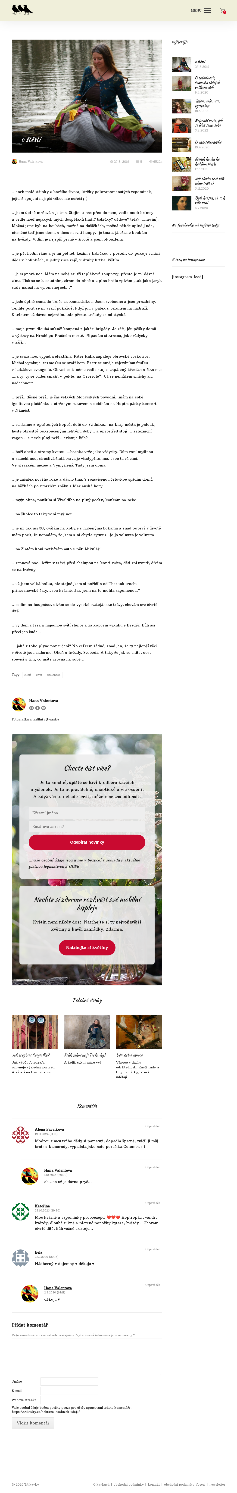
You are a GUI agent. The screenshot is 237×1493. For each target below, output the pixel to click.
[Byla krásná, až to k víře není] (181, 203)
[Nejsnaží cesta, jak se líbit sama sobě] (181, 125)
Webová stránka (24, 1400)
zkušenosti (53, 674)
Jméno (17, 1381)
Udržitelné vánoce (129, 1055)
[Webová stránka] (31, 708)
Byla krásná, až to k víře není (210, 200)
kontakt (154, 1484)
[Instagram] (43, 708)
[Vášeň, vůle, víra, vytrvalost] (181, 106)
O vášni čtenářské (208, 142)
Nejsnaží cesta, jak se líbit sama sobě (209, 123)
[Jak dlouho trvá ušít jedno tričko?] (181, 183)
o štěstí (200, 61)
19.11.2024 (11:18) (46, 1134)
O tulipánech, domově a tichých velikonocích (207, 82)
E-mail (17, 1391)
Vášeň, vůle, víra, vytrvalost (207, 103)
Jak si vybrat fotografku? (30, 1055)
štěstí (27, 674)
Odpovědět (152, 1126)
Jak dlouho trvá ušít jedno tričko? (209, 181)
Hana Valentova (31, 161)
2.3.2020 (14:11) (54, 1292)
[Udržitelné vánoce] (139, 1032)
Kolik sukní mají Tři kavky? (85, 1055)
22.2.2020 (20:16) (47, 1256)
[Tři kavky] (22, 10)
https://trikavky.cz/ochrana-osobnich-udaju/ (46, 1412)
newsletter (217, 1484)
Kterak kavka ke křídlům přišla (207, 161)
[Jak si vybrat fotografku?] (35, 1032)
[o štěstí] (181, 64)
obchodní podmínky (129, 1484)
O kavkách (101, 1484)
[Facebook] (37, 708)
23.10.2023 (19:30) (47, 1210)
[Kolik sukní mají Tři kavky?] (87, 1032)
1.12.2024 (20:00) (56, 1175)
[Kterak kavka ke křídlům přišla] (181, 164)
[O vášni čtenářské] (181, 145)
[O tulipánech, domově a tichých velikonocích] (181, 83)
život (39, 674)
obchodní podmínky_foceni (184, 1484)
